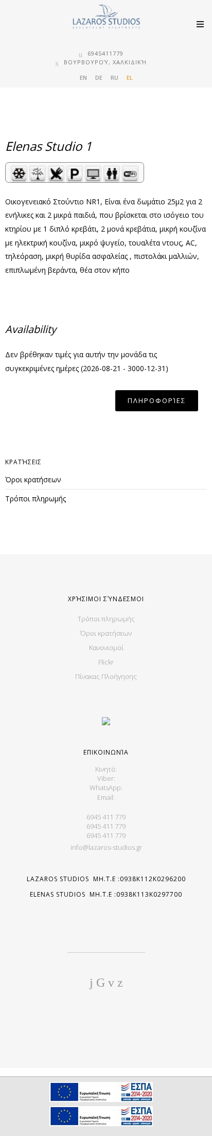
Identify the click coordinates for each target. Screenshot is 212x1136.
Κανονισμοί (106, 647)
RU (114, 77)
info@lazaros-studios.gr (106, 847)
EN (83, 77)
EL (130, 77)
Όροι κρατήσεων (33, 479)
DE (98, 77)
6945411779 (105, 53)
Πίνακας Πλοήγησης (106, 676)
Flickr (106, 662)
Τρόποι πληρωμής (35, 498)
